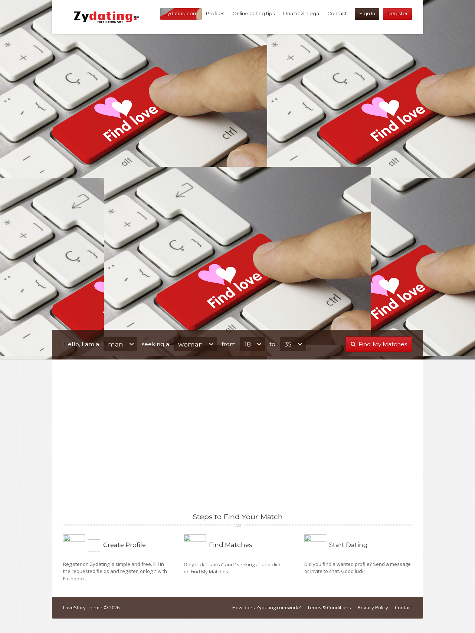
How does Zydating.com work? (266, 607)
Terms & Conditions (329, 607)
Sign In (367, 13)
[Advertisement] (237, 100)
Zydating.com (181, 13)
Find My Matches (382, 344)
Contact (337, 13)
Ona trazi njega (301, 13)
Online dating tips (253, 13)
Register (397, 13)
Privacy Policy (373, 607)
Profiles (215, 13)
